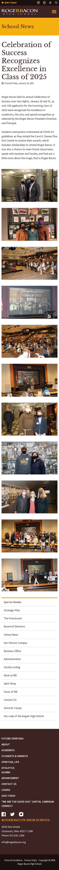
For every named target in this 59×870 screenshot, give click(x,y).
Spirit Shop (10, 683)
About (6, 744)
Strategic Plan (12, 610)
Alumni (6, 772)
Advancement (10, 778)
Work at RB (10, 675)
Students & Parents (15, 756)
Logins (6, 790)
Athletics (8, 768)
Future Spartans (13, 738)
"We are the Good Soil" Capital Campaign (28, 801)
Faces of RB (10, 691)
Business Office (12, 651)
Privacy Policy (30, 860)
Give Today (8, 795)
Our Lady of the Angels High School (24, 716)
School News (11, 634)
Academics (8, 750)
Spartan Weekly (12, 602)
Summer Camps (13, 708)
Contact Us (10, 699)
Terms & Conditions (13, 860)
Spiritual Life (10, 762)
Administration (12, 659)
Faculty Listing (12, 667)
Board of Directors (14, 626)
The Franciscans (13, 618)
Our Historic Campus (15, 643)
